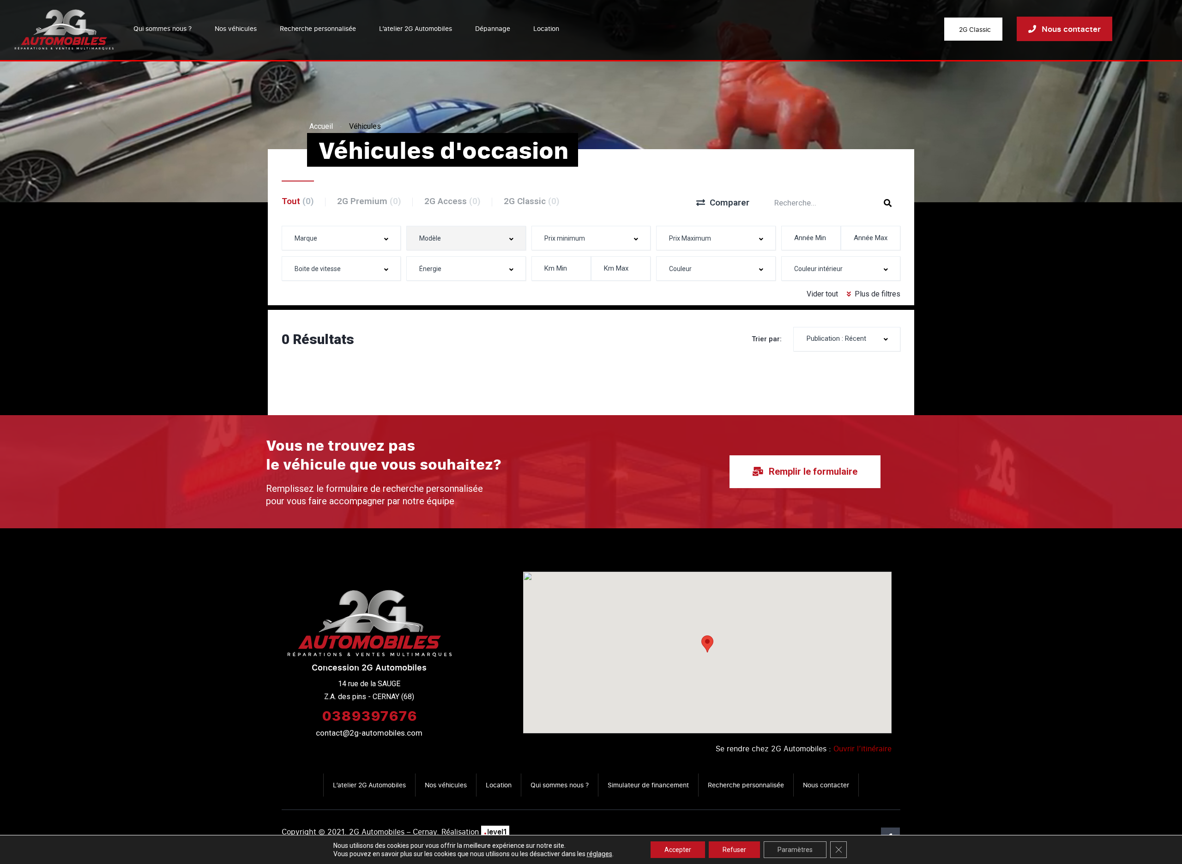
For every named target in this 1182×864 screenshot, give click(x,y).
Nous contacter (826, 784)
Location (546, 28)
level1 (495, 832)
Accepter (677, 849)
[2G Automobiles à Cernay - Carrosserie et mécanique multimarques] (64, 28)
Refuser (734, 849)
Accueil (321, 126)
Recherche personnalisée (318, 28)
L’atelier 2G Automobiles (415, 28)
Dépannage (492, 28)
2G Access (452, 201)
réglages (599, 854)
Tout (298, 201)
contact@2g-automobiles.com (369, 732)
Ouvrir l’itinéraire (862, 748)
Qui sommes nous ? (162, 28)
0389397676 (369, 715)
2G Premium (369, 201)
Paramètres (795, 849)
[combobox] (341, 238)
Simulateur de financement (648, 784)
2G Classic (532, 201)
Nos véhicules (236, 28)
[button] (707, 644)
